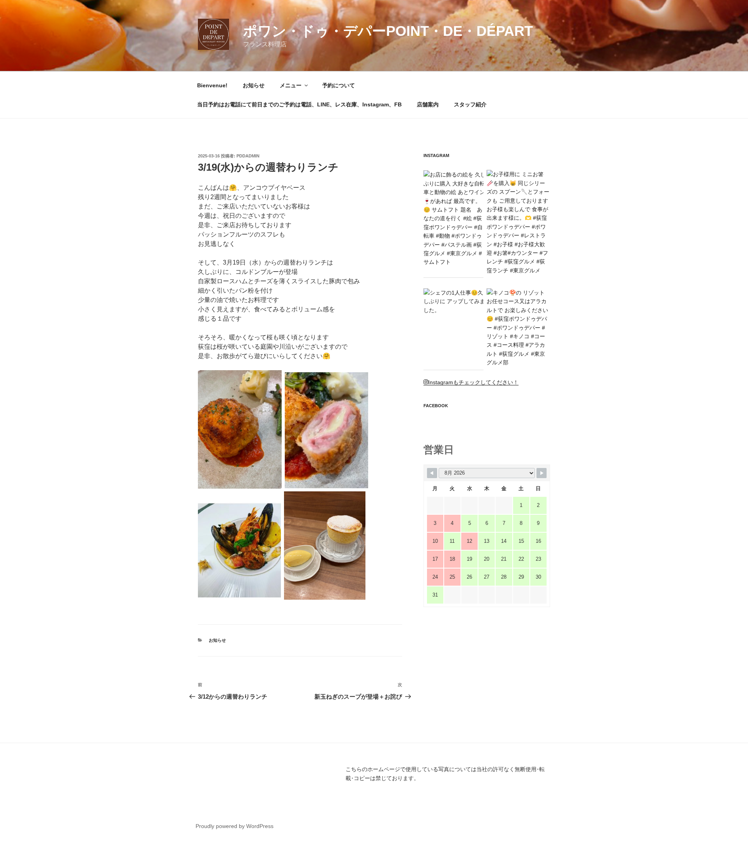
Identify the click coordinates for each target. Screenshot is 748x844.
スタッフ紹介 (470, 104)
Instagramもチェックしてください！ (473, 382)
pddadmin (247, 156)
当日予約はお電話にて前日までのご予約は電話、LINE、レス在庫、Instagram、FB (299, 104)
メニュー (291, 85)
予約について (338, 85)
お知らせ (254, 85)
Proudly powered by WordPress (234, 826)
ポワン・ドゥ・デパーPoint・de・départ (388, 31)
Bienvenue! (212, 85)
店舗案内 (428, 104)
